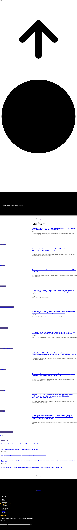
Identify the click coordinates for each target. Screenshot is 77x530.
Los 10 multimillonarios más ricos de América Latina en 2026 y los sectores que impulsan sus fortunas (54, 249)
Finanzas (2, 265)
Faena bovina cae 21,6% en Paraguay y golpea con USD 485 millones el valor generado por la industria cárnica (54, 228)
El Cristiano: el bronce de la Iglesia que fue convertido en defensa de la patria (19, 443)
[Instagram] (23, 209)
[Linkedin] (25, 209)
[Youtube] (30, 209)
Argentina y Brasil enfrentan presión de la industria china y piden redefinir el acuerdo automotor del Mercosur (53, 374)
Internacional (4, 327)
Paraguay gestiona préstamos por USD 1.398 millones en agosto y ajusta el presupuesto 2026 (23, 455)
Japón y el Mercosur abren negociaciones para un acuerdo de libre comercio (54, 270)
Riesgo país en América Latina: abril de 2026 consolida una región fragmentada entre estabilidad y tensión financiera (53, 312)
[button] (29, 212)
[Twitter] (28, 209)
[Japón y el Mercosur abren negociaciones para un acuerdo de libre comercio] (15, 278)
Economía (2, 244)
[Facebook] (21, 209)
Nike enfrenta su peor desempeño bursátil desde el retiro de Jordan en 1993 (19, 449)
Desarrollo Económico (6, 348)
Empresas (2, 390)
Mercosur (2, 286)
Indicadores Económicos (6, 307)
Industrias (3, 369)
